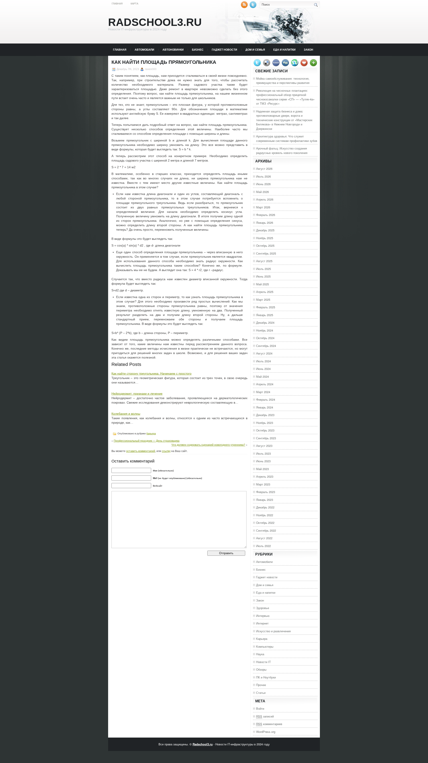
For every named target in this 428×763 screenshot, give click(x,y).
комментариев (269, 724)
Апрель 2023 (264, 476)
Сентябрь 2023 (266, 438)
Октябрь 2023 (265, 430)
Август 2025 (264, 261)
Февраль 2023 (265, 492)
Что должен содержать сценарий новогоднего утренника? (208, 444)
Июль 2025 (263, 269)
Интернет (262, 623)
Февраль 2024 (265, 399)
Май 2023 (262, 469)
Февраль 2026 (265, 215)
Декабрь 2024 (265, 322)
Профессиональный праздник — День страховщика (146, 440)
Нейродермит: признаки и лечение (137, 393)
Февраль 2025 (265, 307)
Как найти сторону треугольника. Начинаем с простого (151, 373)
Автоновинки (173, 50)
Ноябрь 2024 (264, 330)
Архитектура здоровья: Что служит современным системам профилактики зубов (286, 138)
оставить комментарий (140, 451)
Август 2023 (264, 446)
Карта (134, 3)
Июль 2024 (263, 361)
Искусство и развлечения (273, 631)
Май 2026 (262, 192)
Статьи (260, 692)
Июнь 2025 (263, 276)
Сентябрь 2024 (266, 346)
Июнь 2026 (263, 184)
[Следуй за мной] (253, 7)
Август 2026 (264, 168)
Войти (260, 708)
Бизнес (198, 50)
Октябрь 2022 (265, 522)
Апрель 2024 (264, 384)
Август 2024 (264, 353)
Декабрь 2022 (265, 507)
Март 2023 (263, 484)
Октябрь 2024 (265, 338)
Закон (308, 50)
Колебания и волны (125, 413)
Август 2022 (264, 538)
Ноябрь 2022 (264, 515)
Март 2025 (263, 299)
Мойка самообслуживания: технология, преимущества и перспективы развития (282, 80)
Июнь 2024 (263, 369)
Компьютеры (264, 646)
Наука (260, 654)
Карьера (151, 433)
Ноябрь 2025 (264, 238)
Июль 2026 (263, 176)
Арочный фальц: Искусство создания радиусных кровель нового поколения (281, 150)
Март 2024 (263, 392)
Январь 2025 (264, 315)
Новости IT (263, 662)
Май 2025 (262, 284)
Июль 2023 (263, 453)
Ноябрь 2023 (264, 423)
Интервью (263, 616)
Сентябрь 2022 (266, 530)
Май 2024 (262, 376)
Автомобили (144, 50)
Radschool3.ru (155, 22)
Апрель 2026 (264, 199)
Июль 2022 (263, 546)
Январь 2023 (264, 500)
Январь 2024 (264, 407)
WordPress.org (265, 732)
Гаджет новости (224, 50)
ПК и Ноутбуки (266, 677)
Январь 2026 (264, 222)
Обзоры (261, 669)
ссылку (166, 451)
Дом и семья (255, 50)
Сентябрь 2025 (266, 253)
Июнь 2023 (263, 461)
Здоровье (262, 608)
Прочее (261, 685)
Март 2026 (263, 207)
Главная (117, 3)
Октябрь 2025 (265, 245)
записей (265, 716)
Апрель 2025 (264, 292)
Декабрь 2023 (265, 415)
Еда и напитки (284, 50)
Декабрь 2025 (265, 230)
